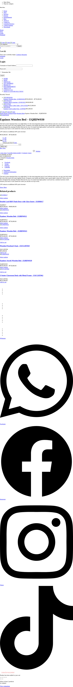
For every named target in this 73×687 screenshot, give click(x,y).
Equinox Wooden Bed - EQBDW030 (14, 99)
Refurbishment (8, 333)
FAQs (5, 330)
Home (1, 113)
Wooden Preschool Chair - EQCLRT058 (15, 246)
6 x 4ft (4, 138)
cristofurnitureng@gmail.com (25, 290)
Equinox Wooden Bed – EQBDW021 (13, 231)
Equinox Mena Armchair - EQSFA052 (15, 102)
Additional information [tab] (10, 172)
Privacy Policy (8, 304)
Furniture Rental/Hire (10, 315)
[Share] (4, 677)
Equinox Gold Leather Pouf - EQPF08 (15, 109)
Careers (6, 329)
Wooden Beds (21, 113)
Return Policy (7, 305)
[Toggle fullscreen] (2, 677)
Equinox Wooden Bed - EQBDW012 (13, 216)
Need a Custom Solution (10, 317)
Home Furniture (8, 113)
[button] (3, 242)
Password (2, 69)
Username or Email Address (8, 65)
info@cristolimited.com (10, 290)
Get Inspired (7, 319)
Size (1, 140)
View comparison (5, 686)
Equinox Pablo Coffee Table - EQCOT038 (16, 105)
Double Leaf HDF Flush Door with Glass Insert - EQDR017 (21, 201)
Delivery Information (9, 307)
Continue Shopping (21, 54)
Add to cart (3, 146)
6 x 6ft (4, 139)
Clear (15, 142)
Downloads (7, 332)
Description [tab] (7, 170)
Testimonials (7, 335)
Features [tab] (6, 173)
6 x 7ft (4, 141)
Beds (14, 113)
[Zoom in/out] (0, 677)
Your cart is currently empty (8, 54)
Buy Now (3, 148)
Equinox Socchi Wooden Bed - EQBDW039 (16, 261)
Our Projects (7, 320)
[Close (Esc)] (6, 677)
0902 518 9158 (8, 289)
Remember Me (6, 72)
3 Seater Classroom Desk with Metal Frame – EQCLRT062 (21, 275)
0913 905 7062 (17, 289)
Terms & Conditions (9, 308)
